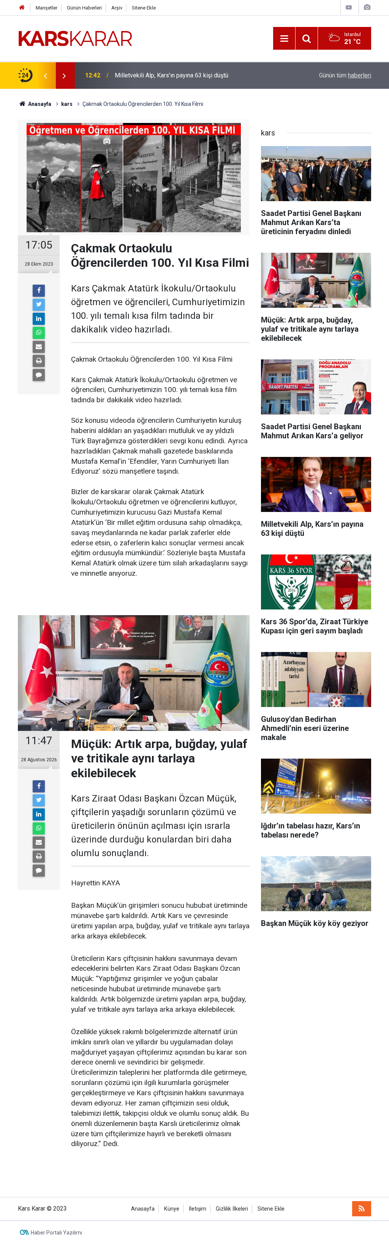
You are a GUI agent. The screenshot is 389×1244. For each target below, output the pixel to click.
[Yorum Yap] (39, 375)
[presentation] (45, 75)
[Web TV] (349, 7)
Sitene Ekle (144, 8)
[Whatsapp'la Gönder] (39, 333)
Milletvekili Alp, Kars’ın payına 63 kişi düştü (171, 75)
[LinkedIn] (39, 319)
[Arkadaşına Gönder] (39, 347)
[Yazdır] (39, 361)
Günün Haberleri (84, 8)
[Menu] (284, 38)
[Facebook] (39, 291)
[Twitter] (39, 305)
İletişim (197, 1209)
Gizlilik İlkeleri (232, 1209)
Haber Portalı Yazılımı (56, 1233)
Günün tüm (345, 75)
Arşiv (116, 8)
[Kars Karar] (75, 37)
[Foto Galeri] (367, 7)
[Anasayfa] (22, 8)
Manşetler (46, 8)
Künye (171, 1209)
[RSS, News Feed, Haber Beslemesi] (361, 1208)
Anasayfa (143, 1209)
